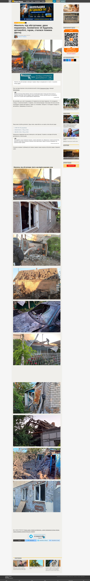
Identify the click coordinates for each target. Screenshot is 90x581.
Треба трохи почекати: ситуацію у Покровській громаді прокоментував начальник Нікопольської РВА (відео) (19, 568)
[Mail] (75, 60)
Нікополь (27, 1)
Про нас (79, 576)
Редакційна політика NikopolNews (62, 576)
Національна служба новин (72, 141)
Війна (20, 22)
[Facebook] (64, 60)
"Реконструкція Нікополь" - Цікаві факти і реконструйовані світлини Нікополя (71, 109)
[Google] (70, 60)
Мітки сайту (83, 576)
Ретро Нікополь (49, 1)
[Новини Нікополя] (17, 2)
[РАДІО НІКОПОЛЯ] (71, 18)
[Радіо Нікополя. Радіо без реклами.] (71, 8)
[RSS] (72, 60)
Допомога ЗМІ (71, 576)
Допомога (63, 1)
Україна (43, 1)
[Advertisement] (36, 115)
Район (32, 1)
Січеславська (37, 1)
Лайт (54, 1)
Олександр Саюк (44, 88)
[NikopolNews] (37, 536)
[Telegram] (67, 60)
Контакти (75, 576)
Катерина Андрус (23, 35)
